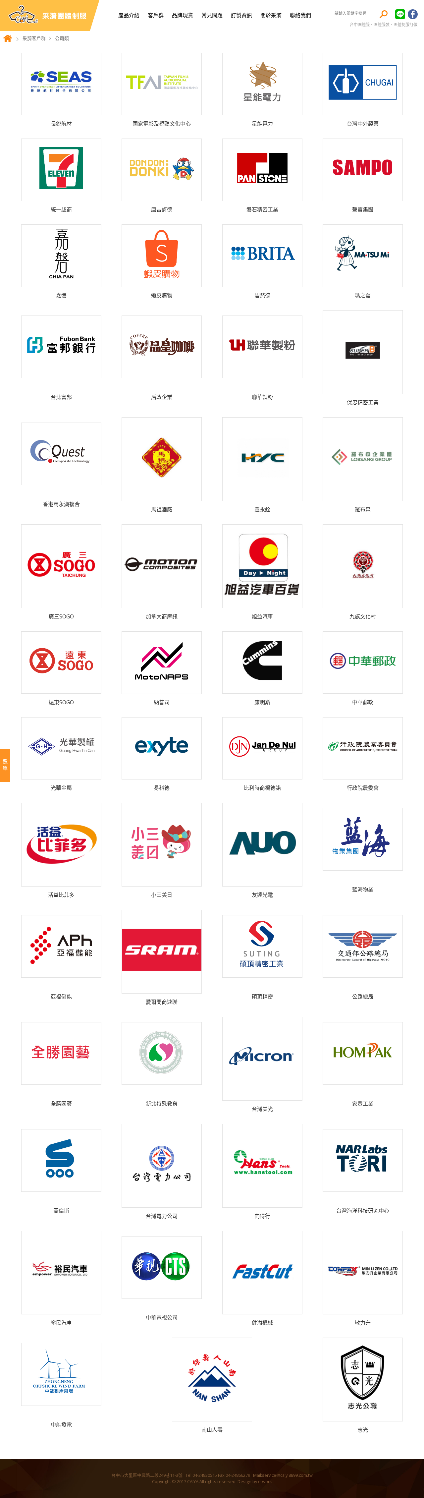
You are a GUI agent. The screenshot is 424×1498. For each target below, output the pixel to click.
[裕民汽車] (61, 1309)
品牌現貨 (182, 15)
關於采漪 (271, 15)
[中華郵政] (362, 688)
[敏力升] (362, 1309)
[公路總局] (362, 972)
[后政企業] (161, 372)
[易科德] (161, 774)
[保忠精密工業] (362, 388)
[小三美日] (161, 881)
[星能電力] (262, 110)
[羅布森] (362, 495)
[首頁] (7, 41)
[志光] (362, 1416)
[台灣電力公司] (161, 1202)
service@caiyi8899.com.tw (287, 1475)
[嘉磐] (61, 281)
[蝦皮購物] (161, 281)
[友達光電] (262, 881)
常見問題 (212, 15)
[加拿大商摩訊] (161, 602)
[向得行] (262, 1202)
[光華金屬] (61, 774)
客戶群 (156, 15)
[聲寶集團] (362, 196)
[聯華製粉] (262, 372)
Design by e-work (255, 1481)
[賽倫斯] (61, 1186)
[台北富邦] (61, 372)
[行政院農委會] (362, 774)
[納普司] (161, 688)
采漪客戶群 (34, 38)
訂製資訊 (241, 15)
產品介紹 (128, 15)
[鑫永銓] (262, 495)
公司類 (62, 38)
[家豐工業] (362, 1079)
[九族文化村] (362, 602)
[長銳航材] (61, 110)
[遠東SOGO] (61, 688)
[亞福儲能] (61, 972)
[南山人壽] (212, 1416)
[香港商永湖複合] (61, 480)
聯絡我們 (300, 15)
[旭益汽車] (262, 602)
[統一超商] (61, 196)
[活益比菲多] (61, 881)
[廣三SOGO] (61, 602)
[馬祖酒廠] (161, 495)
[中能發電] (61, 1400)
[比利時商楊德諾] (262, 774)
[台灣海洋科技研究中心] (362, 1186)
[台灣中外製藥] (362, 110)
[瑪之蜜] (362, 281)
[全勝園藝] (61, 1079)
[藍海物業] (362, 865)
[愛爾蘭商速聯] (161, 988)
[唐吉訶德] (161, 196)
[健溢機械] (262, 1309)
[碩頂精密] (262, 972)
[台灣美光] (262, 1095)
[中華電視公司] (161, 1293)
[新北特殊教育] (161, 1079)
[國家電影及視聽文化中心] (161, 110)
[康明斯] (262, 688)
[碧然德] (262, 281)
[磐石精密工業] (262, 196)
